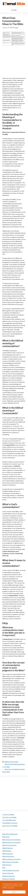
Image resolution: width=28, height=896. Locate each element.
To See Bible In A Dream (9, 823)
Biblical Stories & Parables (10, 862)
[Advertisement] (14, 63)
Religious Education (8, 876)
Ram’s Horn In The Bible (10, 826)
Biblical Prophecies (8, 856)
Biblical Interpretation (12, 762)
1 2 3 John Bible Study (9, 820)
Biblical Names (7, 851)
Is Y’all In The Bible (8, 814)
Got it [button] (14, 892)
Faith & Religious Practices (10, 870)
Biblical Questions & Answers (11, 859)
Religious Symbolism (8, 879)
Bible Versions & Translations (11, 839)
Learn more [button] (11, 887)
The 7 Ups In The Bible (9, 817)
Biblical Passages (7, 853)
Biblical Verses (7, 865)
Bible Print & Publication (10, 834)
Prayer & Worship (8, 873)
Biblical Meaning (7, 848)
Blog (3, 867)
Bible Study (5, 837)
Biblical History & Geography (11, 842)
